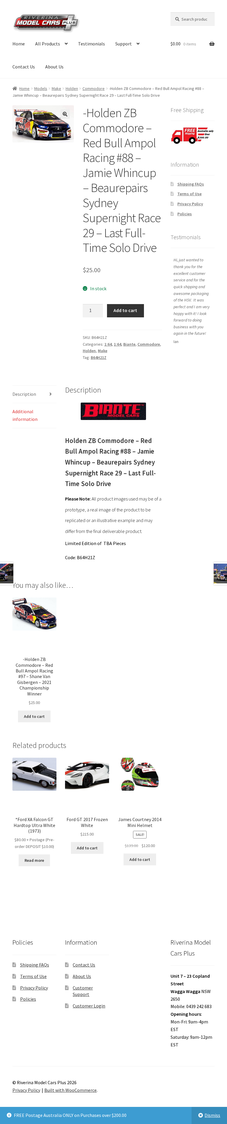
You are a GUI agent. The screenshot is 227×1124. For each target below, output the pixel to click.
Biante (129, 344)
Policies (184, 213)
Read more (34, 860)
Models (40, 88)
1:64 (108, 344)
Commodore (93, 88)
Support (123, 44)
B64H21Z (98, 357)
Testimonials (91, 44)
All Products (47, 44)
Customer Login (89, 1006)
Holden (72, 88)
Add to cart (125, 310)
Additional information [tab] (25, 415)
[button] (65, 114)
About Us (54, 67)
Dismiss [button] (212, 1115)
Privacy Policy (190, 203)
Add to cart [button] (34, 716)
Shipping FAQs (190, 184)
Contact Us (23, 67)
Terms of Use (189, 193)
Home (18, 44)
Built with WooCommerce (70, 1090)
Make (56, 88)
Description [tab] (24, 394)
